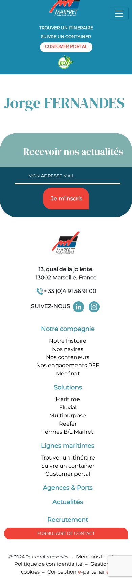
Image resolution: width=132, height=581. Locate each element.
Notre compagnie (68, 329)
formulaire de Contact (66, 533)
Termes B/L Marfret (67, 432)
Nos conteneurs (67, 357)
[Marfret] (66, 243)
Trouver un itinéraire (68, 457)
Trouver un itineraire (66, 27)
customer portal (66, 46)
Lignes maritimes (67, 445)
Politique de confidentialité (49, 564)
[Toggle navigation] (119, 13)
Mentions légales (97, 556)
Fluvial (67, 407)
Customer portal (67, 474)
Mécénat (68, 373)
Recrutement (67, 519)
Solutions (68, 387)
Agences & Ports (68, 487)
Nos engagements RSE (68, 365)
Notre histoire (67, 341)
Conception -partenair (78, 571)
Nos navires (67, 349)
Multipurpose (67, 415)
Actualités (67, 502)
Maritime (68, 399)
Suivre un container (66, 36)
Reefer (68, 423)
